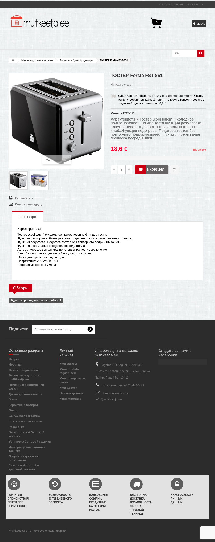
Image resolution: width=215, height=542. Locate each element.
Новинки (15, 364)
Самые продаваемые (24, 370)
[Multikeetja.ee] (39, 22)
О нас (13, 399)
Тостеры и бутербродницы (76, 60)
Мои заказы (68, 363)
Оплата (14, 410)
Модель (116, 113)
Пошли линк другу (28, 204)
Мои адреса (68, 387)
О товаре (28, 217)
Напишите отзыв (121, 84)
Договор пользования (25, 394)
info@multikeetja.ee (109, 399)
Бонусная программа (24, 415)
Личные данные (71, 393)
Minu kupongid (70, 398)
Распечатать (24, 198)
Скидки (14, 359)
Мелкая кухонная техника (37, 60)
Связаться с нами (171, 4)
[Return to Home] (13, 60)
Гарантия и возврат (23, 405)
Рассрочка (16, 426)
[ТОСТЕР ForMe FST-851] (18, 180)
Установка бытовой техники (30, 441)
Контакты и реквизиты (26, 421)
